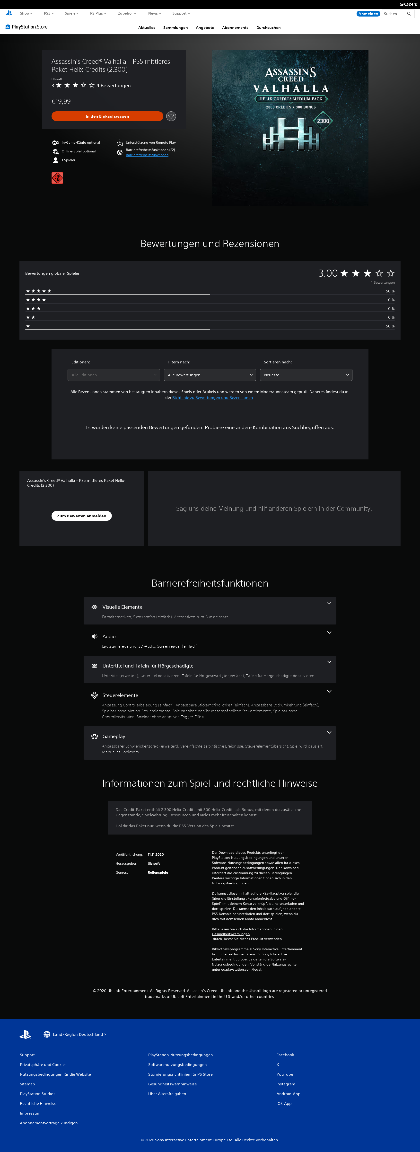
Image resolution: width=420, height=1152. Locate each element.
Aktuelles (146, 27)
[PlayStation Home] (9, 13)
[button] (147, 155)
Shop (24, 13)
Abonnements (235, 27)
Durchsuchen (268, 27)
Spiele (70, 13)
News (153, 13)
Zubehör (125, 13)
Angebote (205, 27)
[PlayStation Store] (28, 26)
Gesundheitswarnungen (231, 934)
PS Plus (96, 13)
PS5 (47, 13)
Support (180, 13)
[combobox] (114, 375)
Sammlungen (175, 27)
